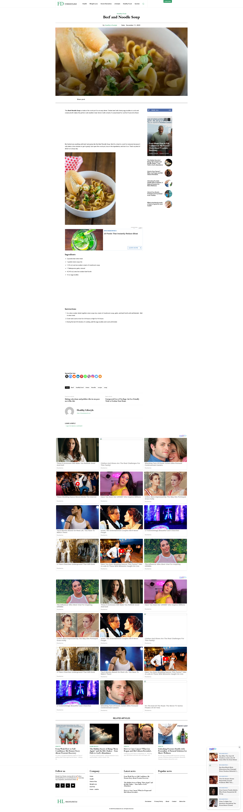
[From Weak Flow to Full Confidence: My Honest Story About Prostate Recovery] (159, 136)
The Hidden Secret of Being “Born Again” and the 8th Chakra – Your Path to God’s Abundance (155, 162)
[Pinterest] (81, 376)
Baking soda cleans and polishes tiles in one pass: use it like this (82, 400)
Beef (72, 387)
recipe (100, 387)
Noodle (93, 387)
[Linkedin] (78, 376)
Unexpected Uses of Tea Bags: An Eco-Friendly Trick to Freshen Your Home (122, 400)
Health (57, 746)
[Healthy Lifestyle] (69, 411)
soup (105, 387)
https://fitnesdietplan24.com (83, 413)
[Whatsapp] (85, 376)
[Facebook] (70, 376)
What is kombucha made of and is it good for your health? (155, 204)
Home (87, 387)
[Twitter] (96, 376)
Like (170, 110)
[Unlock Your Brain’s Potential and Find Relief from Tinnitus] (168, 194)
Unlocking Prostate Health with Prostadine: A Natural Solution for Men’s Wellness (155, 183)
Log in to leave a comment (74, 426)
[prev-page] (165, 119)
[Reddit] (74, 376)
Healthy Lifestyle (111, 25)
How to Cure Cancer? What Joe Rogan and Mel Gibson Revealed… (155, 173)
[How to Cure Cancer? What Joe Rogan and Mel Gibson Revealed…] (168, 173)
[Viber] (89, 376)
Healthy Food (121, 14)
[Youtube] (73, 785)
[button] (143, 4)
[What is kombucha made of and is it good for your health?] (168, 204)
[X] (66, 376)
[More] (164, 99)
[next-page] (169, 119)
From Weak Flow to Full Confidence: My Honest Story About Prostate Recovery (159, 146)
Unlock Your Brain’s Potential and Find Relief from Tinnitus (154, 193)
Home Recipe (94, 746)
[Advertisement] (104, 129)
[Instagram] (92, 376)
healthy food (80, 387)
